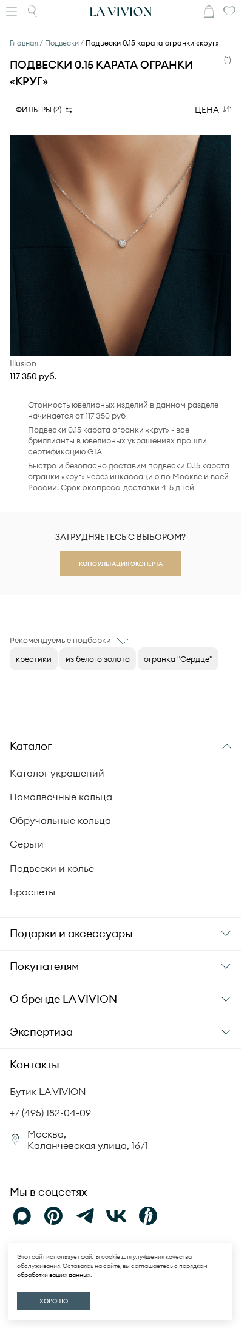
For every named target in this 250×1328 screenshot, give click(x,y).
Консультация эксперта (121, 564)
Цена (207, 109)
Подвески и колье (52, 868)
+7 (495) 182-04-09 (50, 1113)
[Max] (22, 1216)
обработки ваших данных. (54, 1275)
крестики (34, 659)
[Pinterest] (53, 1216)
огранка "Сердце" (178, 659)
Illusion (23, 364)
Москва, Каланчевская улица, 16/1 (87, 1139)
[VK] (116, 1216)
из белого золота (98, 659)
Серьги (27, 844)
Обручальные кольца (60, 820)
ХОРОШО (53, 1301)
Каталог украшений (57, 773)
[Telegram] (85, 1216)
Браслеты (32, 892)
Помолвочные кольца (61, 796)
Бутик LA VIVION (48, 1091)
